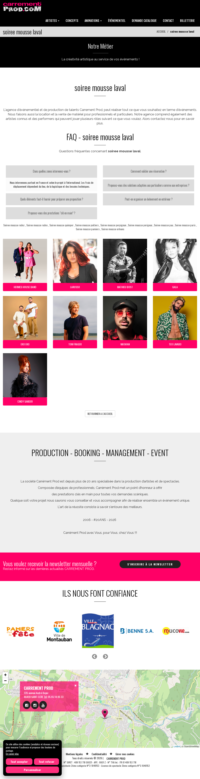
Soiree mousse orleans (112, 229)
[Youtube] (43, 705)
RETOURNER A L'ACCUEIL (100, 414)
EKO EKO (25, 344)
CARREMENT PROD (115, 758)
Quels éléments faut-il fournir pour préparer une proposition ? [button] (51, 199)
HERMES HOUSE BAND (25, 287)
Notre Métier (100, 46)
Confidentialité (99, 754)
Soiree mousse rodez (14, 225)
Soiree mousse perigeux (140, 225)
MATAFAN (125, 344)
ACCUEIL (161, 31)
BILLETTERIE (187, 21)
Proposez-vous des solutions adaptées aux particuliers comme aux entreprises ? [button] (148, 185)
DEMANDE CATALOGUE (144, 21)
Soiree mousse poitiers (87, 225)
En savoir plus (12, 753)
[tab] (51, 171)
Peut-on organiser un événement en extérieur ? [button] (148, 199)
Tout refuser (46, 761)
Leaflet (177, 746)
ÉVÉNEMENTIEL (117, 21)
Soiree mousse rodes (37, 225)
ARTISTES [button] (51, 21)
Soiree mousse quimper (61, 225)
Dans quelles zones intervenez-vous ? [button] (51, 171)
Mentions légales (74, 754)
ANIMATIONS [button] (92, 21)
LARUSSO (75, 287)
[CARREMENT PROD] (22, 6)
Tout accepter (19, 761)
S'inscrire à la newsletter (150, 564)
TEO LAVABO (175, 344)
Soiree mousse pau (163, 225)
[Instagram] (35, 705)
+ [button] (5, 674)
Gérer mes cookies (124, 754)
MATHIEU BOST (125, 287)
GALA (175, 287)
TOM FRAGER (75, 344)
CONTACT (168, 21)
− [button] (5, 680)
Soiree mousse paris (185, 225)
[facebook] (26, 705)
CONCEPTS (72, 21)
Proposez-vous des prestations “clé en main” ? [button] (51, 213)
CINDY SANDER (25, 401)
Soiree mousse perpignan (113, 225)
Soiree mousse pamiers (88, 229)
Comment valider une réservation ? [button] (148, 171)
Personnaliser (32, 770)
